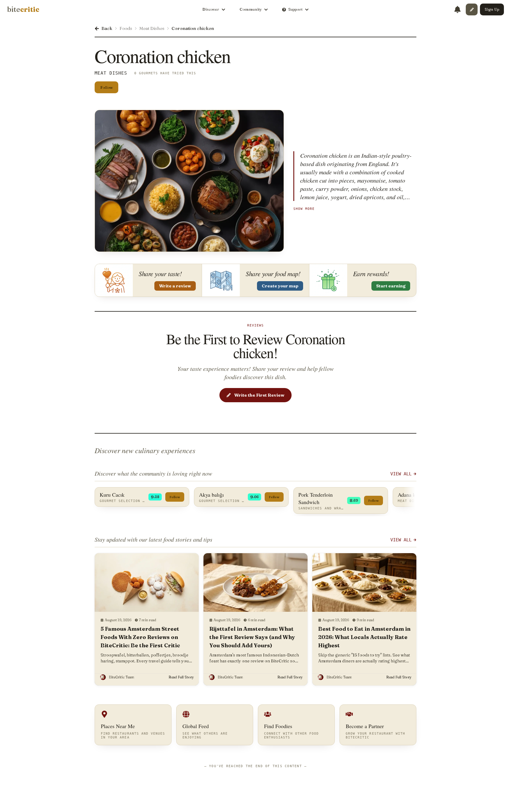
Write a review (175, 286)
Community (251, 9)
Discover (210, 9)
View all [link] (401, 540)
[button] (472, 9)
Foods (125, 28)
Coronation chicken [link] (193, 28)
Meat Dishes (151, 28)
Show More (304, 208)
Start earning (390, 286)
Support (295, 9)
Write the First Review (259, 395)
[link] (23, 9)
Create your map (280, 286)
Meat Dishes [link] (111, 73)
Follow (106, 87)
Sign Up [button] (492, 9)
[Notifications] (457, 9)
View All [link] (401, 474)
